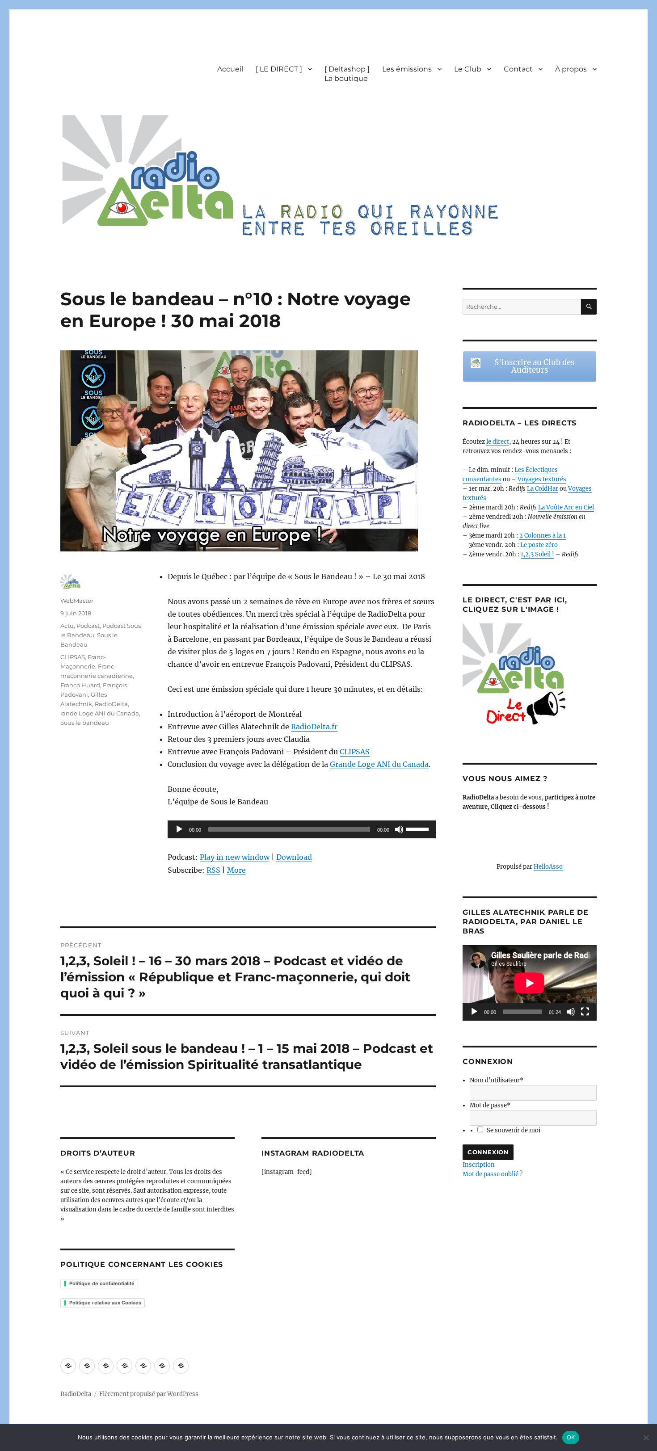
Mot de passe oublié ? (492, 1174)
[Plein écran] (585, 1011)
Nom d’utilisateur (496, 1080)
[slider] (418, 828)
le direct (497, 442)
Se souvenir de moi (513, 1130)
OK (571, 1437)
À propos (571, 69)
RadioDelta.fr (314, 726)
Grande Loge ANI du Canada (379, 764)
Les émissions (407, 69)
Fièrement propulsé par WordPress (148, 1394)
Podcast (88, 625)
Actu (67, 625)
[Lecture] (179, 829)
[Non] (645, 1437)
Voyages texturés (542, 479)
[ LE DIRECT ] (279, 69)
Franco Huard (80, 685)
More (236, 870)
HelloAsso (548, 867)
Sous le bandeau (84, 722)
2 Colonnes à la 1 (542, 535)
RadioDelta (111, 703)
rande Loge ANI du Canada (99, 713)
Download (294, 857)
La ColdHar (542, 488)
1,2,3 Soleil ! (537, 554)
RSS (213, 870)
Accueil (230, 69)
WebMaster (76, 600)
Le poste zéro (539, 545)
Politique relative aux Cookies (105, 1303)
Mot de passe (490, 1105)
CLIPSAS (355, 751)
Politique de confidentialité (102, 1283)
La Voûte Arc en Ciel (566, 507)
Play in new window (235, 857)
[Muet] (399, 829)
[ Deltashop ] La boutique (347, 74)
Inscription (479, 1165)
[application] (302, 829)
